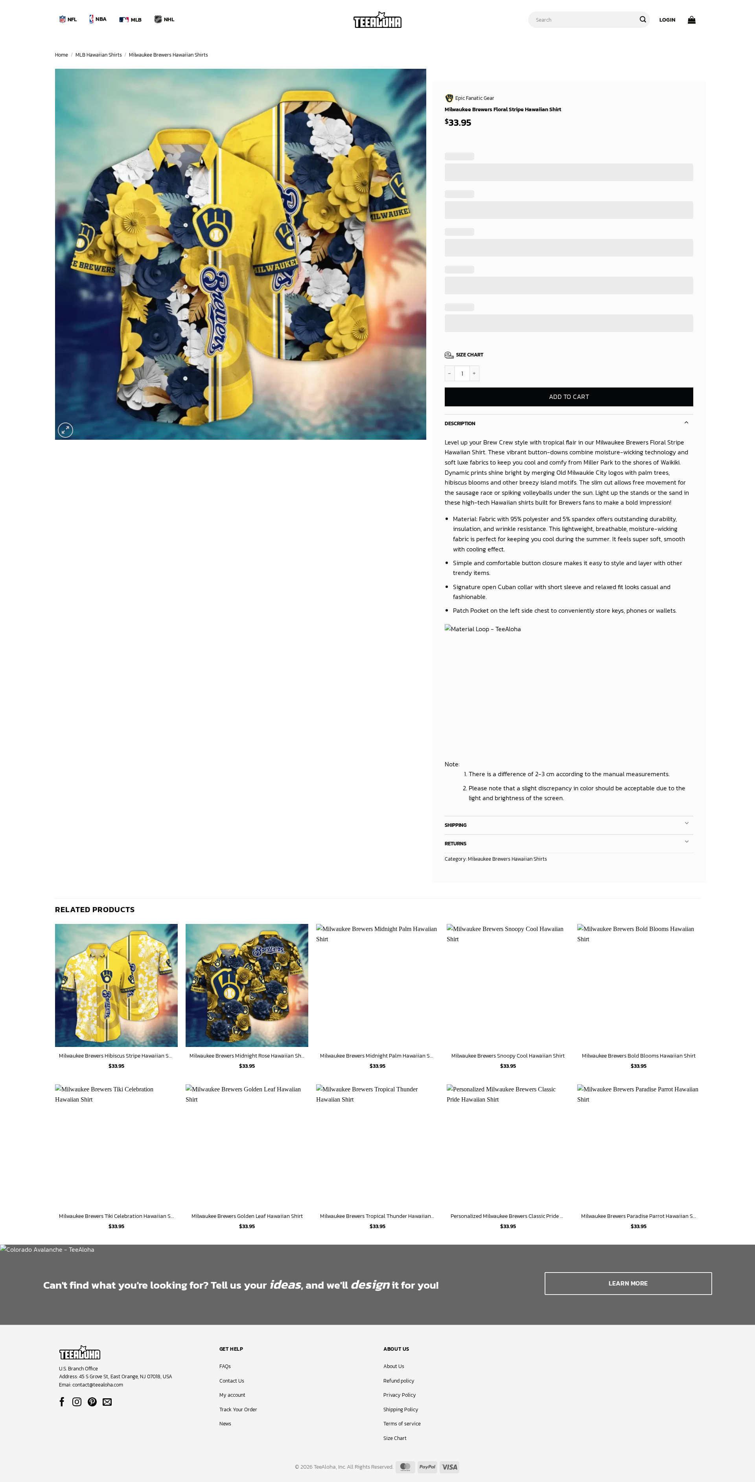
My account (232, 1395)
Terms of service (402, 1423)
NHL (169, 19)
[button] (667, 19)
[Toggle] (686, 421)
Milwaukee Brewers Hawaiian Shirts (168, 55)
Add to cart (569, 396)
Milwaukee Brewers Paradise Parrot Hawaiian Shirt (638, 1216)
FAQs (225, 1366)
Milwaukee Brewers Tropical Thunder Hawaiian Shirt (377, 1216)
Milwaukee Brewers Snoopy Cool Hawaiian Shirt (508, 1056)
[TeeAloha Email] (107, 1403)
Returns (455, 843)
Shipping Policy (400, 1409)
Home (61, 55)
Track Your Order (238, 1409)
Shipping (455, 825)
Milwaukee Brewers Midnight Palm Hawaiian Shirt (377, 1056)
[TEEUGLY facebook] (61, 1403)
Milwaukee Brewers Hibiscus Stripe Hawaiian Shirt (116, 1056)
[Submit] (643, 19)
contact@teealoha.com (97, 1384)
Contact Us (231, 1381)
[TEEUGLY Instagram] (76, 1403)
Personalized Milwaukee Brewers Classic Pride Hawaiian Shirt (508, 1216)
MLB (136, 19)
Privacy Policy (399, 1395)
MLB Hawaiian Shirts (99, 55)
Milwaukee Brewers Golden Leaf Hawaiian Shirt (247, 1216)
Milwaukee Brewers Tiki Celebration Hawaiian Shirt (116, 1216)
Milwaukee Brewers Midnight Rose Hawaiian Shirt (247, 1056)
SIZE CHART (469, 354)
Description (460, 423)
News (225, 1423)
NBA (101, 19)
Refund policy (398, 1381)
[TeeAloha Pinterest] (92, 1403)
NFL (72, 19)
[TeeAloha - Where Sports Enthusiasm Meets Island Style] (377, 19)
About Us (393, 1366)
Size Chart (395, 1438)
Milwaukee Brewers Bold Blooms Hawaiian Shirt (639, 1056)
